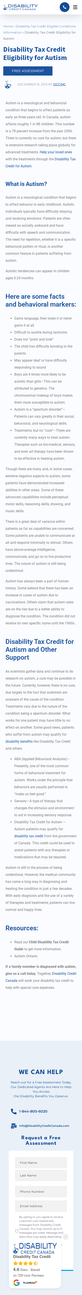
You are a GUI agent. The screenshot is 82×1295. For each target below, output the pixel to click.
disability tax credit (28, 836)
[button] (75, 7)
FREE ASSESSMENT (28, 71)
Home (8, 26)
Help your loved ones (56, 152)
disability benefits (19, 741)
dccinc (59, 84)
